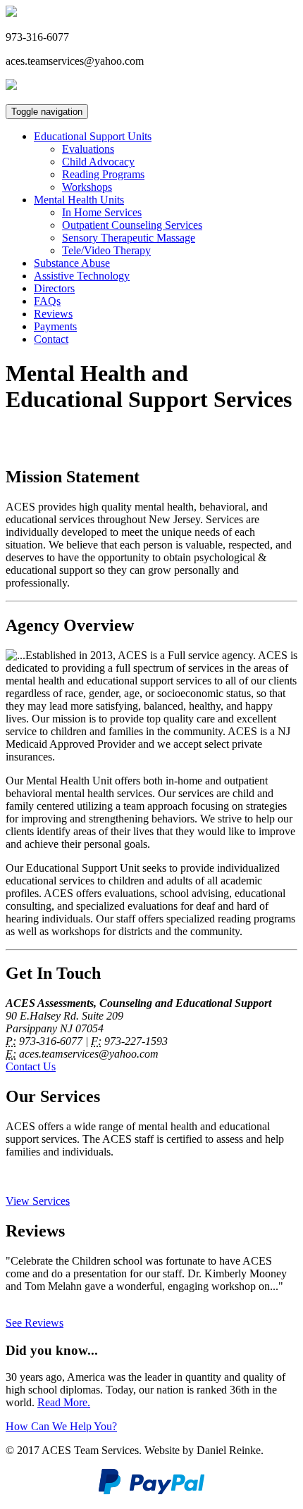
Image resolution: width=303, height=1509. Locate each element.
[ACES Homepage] (11, 13)
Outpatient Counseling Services (132, 225)
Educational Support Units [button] (93, 136)
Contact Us (31, 1066)
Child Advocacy (98, 162)
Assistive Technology (82, 276)
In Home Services (102, 212)
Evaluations (88, 149)
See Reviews (34, 1323)
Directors (54, 288)
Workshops (87, 187)
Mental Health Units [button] (79, 200)
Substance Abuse (72, 263)
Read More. (63, 1402)
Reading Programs (103, 174)
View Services (38, 1201)
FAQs (47, 301)
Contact (51, 339)
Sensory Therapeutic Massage (128, 238)
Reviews (53, 314)
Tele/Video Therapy (106, 250)
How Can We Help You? (61, 1426)
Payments (55, 326)
